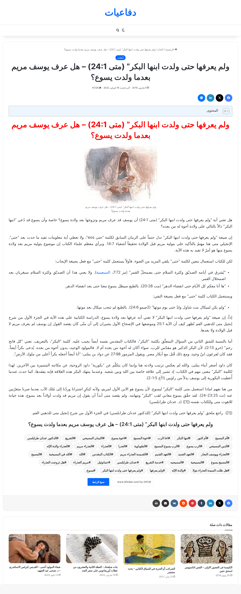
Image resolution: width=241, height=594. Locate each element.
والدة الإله (178, 470)
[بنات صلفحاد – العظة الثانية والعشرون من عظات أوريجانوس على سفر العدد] (92, 548)
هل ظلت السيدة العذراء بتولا (210, 470)
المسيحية (196, 462)
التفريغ (69, 438)
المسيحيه (176, 462)
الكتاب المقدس (101, 454)
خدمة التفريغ (154, 462)
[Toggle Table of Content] (224, 111)
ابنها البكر (182, 438)
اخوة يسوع (118, 438)
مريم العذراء (81, 462)
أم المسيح (221, 438)
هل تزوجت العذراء (53, 462)
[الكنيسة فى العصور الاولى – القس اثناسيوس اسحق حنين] (207, 549)
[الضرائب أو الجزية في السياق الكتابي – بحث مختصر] (149, 549)
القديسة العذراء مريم (133, 454)
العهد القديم (162, 454)
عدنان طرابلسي (127, 462)
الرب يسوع (193, 446)
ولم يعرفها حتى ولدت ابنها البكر (121, 470)
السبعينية (103, 272)
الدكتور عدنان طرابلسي (41, 438)
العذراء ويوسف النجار (214, 454)
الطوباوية (140, 446)
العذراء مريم (84, 446)
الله (81, 454)
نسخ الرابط (98, 482)
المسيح (35, 454)
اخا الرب (163, 438)
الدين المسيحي (218, 446)
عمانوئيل (103, 462)
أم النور (201, 438)
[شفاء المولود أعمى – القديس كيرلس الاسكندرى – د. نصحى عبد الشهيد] (34, 548)
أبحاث (160, 49)
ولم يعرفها (156, 470)
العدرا (121, 446)
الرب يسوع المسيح (166, 446)
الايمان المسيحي (92, 438)
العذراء (105, 446)
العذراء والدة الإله (57, 446)
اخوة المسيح (141, 438)
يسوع (90, 470)
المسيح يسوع (219, 462)
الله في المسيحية (59, 454)
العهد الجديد (185, 454)
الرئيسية (170, 49)
